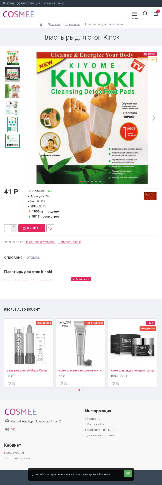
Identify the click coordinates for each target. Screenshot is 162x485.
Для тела (54, 24)
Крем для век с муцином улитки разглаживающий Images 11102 (82, 370)
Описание (13, 258)
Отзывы (33, 258)
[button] (27, 118)
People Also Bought (22, 309)
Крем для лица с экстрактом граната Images (134, 370)
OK (128, 473)
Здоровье (73, 24)
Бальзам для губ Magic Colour (27, 370)
